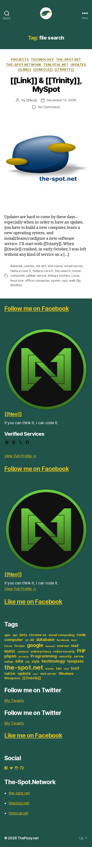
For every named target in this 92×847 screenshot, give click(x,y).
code (81, 634)
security (65, 656)
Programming (44, 656)
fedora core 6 (43, 271)
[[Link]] (24, 69)
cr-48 (29, 640)
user (35, 674)
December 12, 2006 (61, 100)
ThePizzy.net (28, 838)
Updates (78, 64)
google (35, 645)
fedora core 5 (20, 271)
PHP (81, 651)
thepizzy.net (19, 803)
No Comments (49, 107)
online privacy (40, 651)
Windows (66, 674)
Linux (75, 276)
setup (8, 661)
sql (27, 661)
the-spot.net (68, 59)
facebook (63, 640)
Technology (42, 59)
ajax (7, 635)
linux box (17, 280)
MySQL (10, 651)
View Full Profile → (20, 456)
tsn (59, 668)
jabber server (36, 276)
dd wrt (41, 266)
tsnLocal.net (55, 64)
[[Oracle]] (43, 69)
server (79, 656)
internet (63, 646)
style (35, 661)
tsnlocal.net (18, 813)
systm (55, 280)
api (15, 635)
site (19, 661)
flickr (74, 640)
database (45, 639)
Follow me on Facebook (36, 308)
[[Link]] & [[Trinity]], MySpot (46, 85)
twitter (10, 674)
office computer (37, 280)
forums (19, 646)
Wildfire (16, 285)
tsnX (75, 668)
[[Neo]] (31, 100)
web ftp (74, 280)
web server (48, 673)
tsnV (66, 669)
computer (13, 639)
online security (64, 651)
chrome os (37, 635)
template (75, 661)
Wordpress (12, 678)
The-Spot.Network (23, 64)
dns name (54, 266)
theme (49, 668)
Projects (20, 59)
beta (23, 635)
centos (29, 266)
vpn (64, 280)
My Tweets (14, 700)
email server (73, 266)
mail (75, 645)
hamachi (50, 646)
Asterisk (16, 266)
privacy (23, 656)
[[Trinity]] (64, 69)
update (24, 673)
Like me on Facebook (33, 601)
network (23, 651)
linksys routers (59, 276)
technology (53, 661)
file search (63, 271)
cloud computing (62, 635)
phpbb (10, 656)
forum (8, 646)
